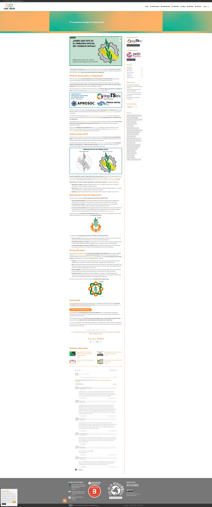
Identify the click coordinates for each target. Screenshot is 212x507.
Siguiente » (81, 469)
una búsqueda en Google (110, 111)
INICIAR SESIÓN (113, 370)
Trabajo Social (73, 37)
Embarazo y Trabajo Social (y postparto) (85, 360)
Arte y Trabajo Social (82, 332)
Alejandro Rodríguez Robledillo (85, 121)
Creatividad (89, 332)
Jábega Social (99, 90)
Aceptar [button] (14, 502)
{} (94, 377)
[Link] (93, 377)
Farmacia (93, 256)
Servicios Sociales (130, 153)
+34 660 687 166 (8, 1)
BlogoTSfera (88, 90)
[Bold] (80, 377)
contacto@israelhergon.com (18, 1)
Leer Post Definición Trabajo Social (80, 309)
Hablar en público (130, 138)
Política (132, 146)
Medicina (88, 256)
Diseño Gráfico (95, 332)
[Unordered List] (88, 377)
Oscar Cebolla (97, 127)
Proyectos (129, 149)
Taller (135, 153)
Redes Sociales (134, 149)
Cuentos (134, 123)
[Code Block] (91, 377)
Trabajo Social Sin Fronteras (80, 255)
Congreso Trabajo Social (131, 121)
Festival (136, 134)
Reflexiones (95, 333)
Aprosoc (93, 90)
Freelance (133, 136)
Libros (128, 142)
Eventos (128, 134)
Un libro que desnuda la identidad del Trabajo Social (133, 98)
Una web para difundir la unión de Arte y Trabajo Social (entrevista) (113, 352)
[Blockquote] (90, 377)
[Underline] (84, 377)
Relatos (133, 151)
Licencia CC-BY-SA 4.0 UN (131, 495)
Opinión (91, 333)
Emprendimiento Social (138, 130)
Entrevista (133, 132)
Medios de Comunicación (131, 144)
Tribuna (139, 159)
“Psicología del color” (109, 211)
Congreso (140, 119)
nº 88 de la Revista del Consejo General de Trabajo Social (105, 179)
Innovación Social (109, 332)
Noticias (138, 144)
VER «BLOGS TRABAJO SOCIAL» (133, 45)
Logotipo (118, 332)
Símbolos (100, 333)
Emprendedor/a (130, 130)
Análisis (76, 332)
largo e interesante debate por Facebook (96, 115)
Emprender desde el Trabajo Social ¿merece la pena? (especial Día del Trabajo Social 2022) (84, 353)
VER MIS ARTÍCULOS (131, 59)
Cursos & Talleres (130, 125)
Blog (133, 117)
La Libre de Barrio (138, 140)
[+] (96, 377)
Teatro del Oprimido (130, 157)
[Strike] (85, 377)
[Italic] (82, 377)
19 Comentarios (102, 330)
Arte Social (129, 117)
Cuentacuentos (129, 123)
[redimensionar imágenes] (73, 354)
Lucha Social (132, 142)
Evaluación (138, 132)
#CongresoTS (129, 115)
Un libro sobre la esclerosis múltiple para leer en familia (113, 360)
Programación (137, 146)
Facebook (132, 134)
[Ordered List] (87, 377)
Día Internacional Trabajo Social (133, 128)
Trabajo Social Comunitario (132, 159)
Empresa (128, 132)
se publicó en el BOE (101, 142)
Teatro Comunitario (130, 155)
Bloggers (136, 117)
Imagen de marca (102, 332)
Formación (129, 136)
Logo (115, 332)
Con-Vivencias (135, 119)
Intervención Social (130, 140)
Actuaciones (135, 115)
